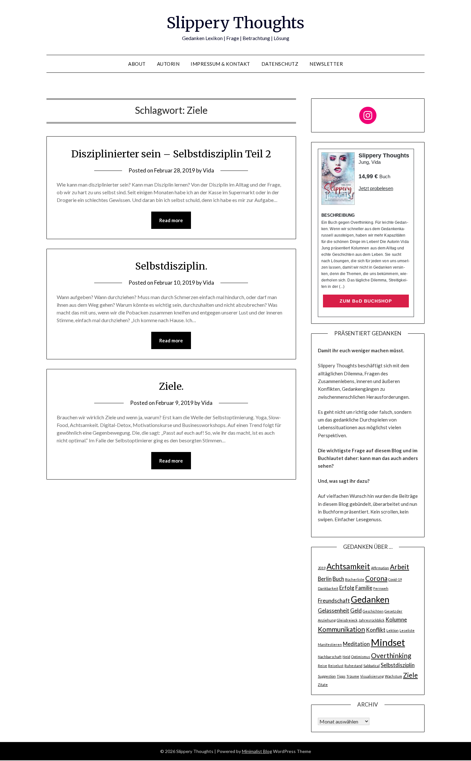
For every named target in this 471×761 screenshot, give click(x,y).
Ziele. (171, 386)
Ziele (410, 675)
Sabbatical (371, 666)
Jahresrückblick (371, 620)
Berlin (325, 578)
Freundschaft (334, 600)
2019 (322, 568)
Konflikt (375, 629)
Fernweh (380, 588)
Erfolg (346, 587)
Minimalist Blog (257, 751)
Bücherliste (354, 579)
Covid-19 (395, 579)
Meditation (356, 643)
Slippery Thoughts (235, 22)
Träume (352, 676)
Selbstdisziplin (398, 665)
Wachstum (393, 676)
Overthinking (391, 655)
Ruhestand (353, 666)
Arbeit (399, 567)
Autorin (168, 64)
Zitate (323, 684)
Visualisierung (372, 676)
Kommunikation (341, 629)
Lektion (392, 630)
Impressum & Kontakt (220, 64)
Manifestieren (330, 644)
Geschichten (373, 611)
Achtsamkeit (348, 566)
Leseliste (407, 630)
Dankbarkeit (328, 588)
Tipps (341, 676)
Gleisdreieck (347, 620)
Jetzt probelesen (376, 188)
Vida (208, 170)
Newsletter (326, 64)
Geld (356, 610)
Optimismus (360, 657)
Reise (322, 666)
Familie (363, 587)
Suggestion (327, 676)
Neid (346, 657)
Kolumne (396, 619)
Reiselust (335, 666)
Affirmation (380, 568)
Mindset (388, 642)
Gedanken (370, 599)
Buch (338, 578)
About (137, 64)
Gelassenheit (333, 610)
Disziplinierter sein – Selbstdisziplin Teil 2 (171, 154)
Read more (171, 220)
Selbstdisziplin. (171, 266)
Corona (376, 578)
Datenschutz (280, 64)
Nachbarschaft (330, 657)
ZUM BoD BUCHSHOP (366, 301)
